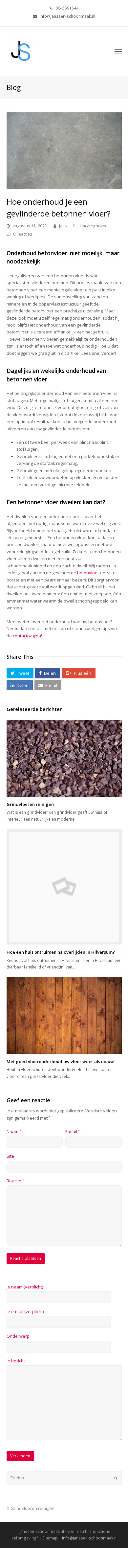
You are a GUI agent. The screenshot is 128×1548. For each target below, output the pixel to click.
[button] (20, 673)
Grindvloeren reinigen (30, 804)
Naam (14, 1131)
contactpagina (27, 636)
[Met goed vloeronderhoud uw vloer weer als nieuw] (64, 1015)
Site (10, 1156)
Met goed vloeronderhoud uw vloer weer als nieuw (60, 1061)
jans (63, 226)
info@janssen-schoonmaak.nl (89, 1538)
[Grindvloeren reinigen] (64, 758)
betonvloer (88, 573)
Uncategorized (94, 226)
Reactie (15, 1181)
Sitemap (50, 1538)
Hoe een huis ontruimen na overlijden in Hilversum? (61, 952)
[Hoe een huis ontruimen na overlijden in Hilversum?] (64, 887)
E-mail (72, 1131)
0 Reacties (22, 234)
